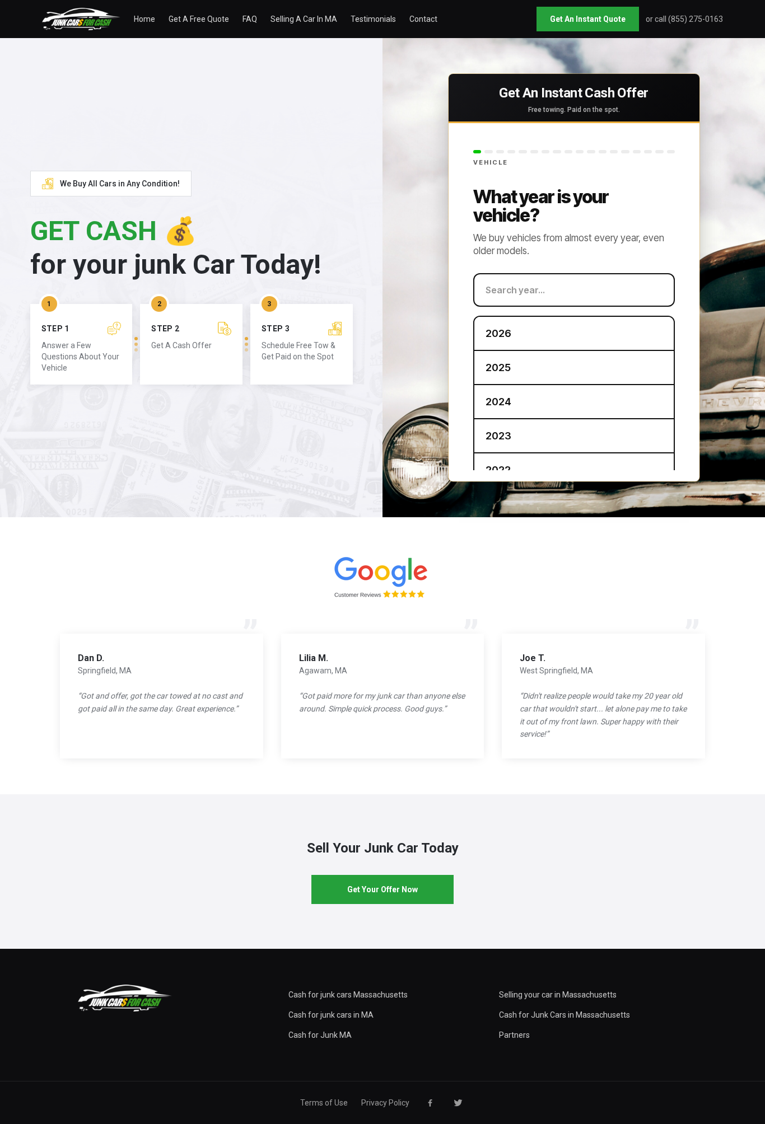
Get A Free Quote (199, 19)
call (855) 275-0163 (689, 19)
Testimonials (373, 19)
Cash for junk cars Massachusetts (348, 994)
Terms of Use (324, 1102)
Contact (423, 19)
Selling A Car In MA (303, 19)
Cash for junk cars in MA (331, 1014)
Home (144, 19)
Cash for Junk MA (320, 1035)
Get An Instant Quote (588, 19)
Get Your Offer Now (382, 889)
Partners (514, 1035)
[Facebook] (430, 1102)
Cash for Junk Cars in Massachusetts (564, 1014)
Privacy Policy (385, 1102)
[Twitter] (458, 1102)
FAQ (249, 19)
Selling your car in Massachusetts (558, 994)
